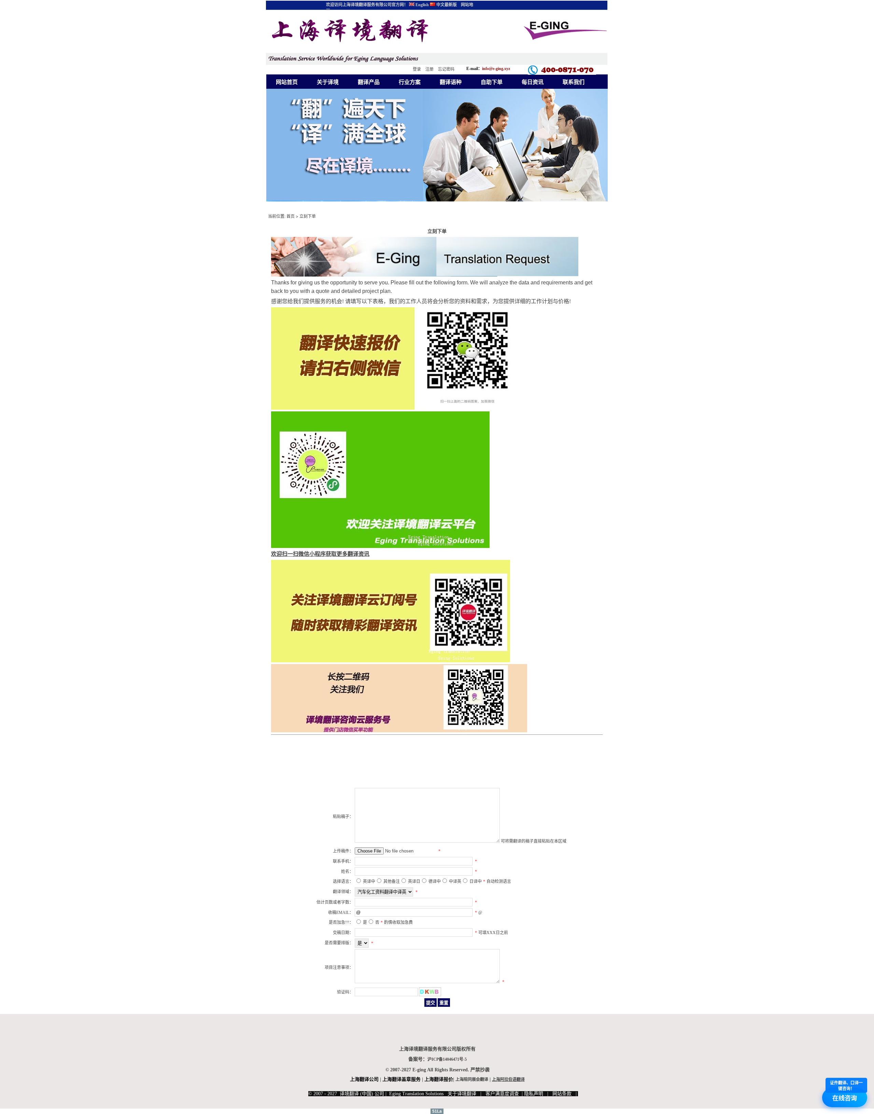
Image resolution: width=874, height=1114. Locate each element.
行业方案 (410, 82)
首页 (290, 216)
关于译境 (328, 82)
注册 (429, 69)
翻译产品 (369, 82)
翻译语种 (451, 82)
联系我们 (573, 82)
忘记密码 (446, 69)
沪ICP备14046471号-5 (447, 1059)
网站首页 (287, 82)
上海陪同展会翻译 (471, 1079)
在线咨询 (846, 1093)
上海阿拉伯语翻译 (508, 1079)
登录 (417, 69)
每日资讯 (533, 82)
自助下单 (492, 82)
